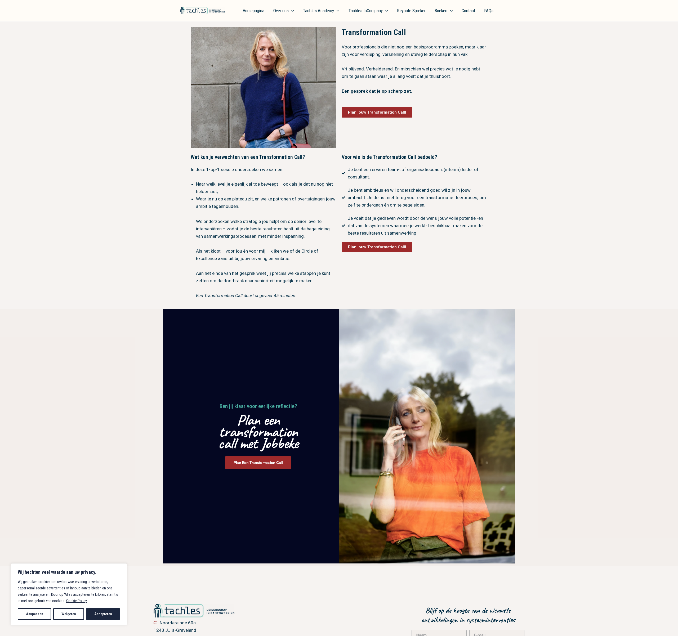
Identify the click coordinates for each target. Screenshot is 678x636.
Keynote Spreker (411, 10)
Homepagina (253, 10)
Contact (468, 10)
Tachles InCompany (366, 10)
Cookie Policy (76, 601)
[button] (291, 10)
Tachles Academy (318, 10)
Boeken (441, 10)
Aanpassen (34, 614)
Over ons (281, 10)
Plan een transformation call (258, 462)
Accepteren (103, 614)
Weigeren (68, 614)
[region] (69, 594)
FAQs (488, 10)
